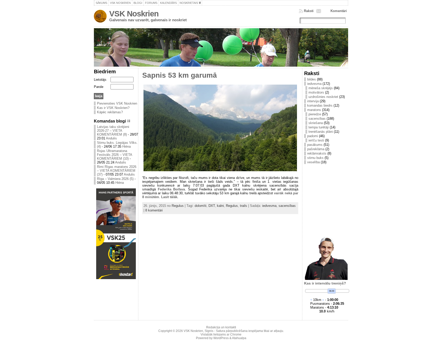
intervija (313, 101)
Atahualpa (239, 338)
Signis (209, 331)
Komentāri (338, 11)
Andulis (111, 138)
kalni (220, 206)
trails (243, 206)
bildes (311, 79)
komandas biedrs (320, 105)
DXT (211, 206)
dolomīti (200, 206)
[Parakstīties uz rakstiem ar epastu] (319, 11)
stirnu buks (315, 158)
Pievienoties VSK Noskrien (117, 103)
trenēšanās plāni (320, 132)
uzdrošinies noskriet (323, 97)
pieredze (314, 114)
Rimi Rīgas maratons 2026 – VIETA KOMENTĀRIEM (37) (116, 170)
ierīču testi (316, 140)
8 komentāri (154, 210)
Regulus (178, 206)
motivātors (316, 92)
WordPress (221, 338)
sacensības (287, 206)
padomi (312, 136)
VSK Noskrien (134, 13)
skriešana (315, 123)
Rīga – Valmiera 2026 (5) (115, 179)
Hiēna (126, 146)
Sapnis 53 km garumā (179, 75)
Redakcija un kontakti (221, 327)
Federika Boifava (171, 189)
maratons (314, 110)
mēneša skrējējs (320, 88)
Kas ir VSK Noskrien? (113, 108)
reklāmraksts (316, 153)
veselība (313, 162)
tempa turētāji (318, 127)
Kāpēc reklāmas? (110, 112)
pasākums (315, 145)
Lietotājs (100, 80)
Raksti (309, 11)
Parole (98, 87)
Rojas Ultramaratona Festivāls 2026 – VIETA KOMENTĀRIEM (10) (114, 154)
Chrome (235, 334)
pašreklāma (315, 149)
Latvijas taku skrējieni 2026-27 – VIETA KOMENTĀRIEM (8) (113, 130)
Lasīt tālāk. (169, 197)
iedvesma (269, 206)
